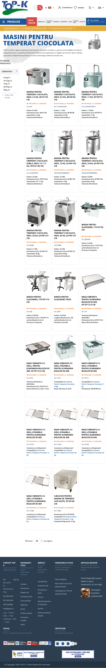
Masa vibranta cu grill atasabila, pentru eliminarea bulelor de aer (63, 367)
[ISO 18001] (68, 644)
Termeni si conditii (24, 619)
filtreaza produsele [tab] (5, 62)
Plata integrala (60, 579)
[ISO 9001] (57, 644)
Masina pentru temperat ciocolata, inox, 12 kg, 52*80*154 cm (65, 162)
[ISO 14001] (63, 644)
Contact (23, 584)
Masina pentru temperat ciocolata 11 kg (93, 384)
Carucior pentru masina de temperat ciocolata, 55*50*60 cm (64, 500)
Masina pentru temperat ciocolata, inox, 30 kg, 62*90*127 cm (37, 234)
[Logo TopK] (15, 8)
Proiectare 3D (43, 585)
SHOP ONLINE (31, 21)
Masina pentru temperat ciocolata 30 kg (93, 452)
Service (40, 608)
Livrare (40, 597)
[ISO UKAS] (72, 644)
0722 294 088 (94, 20)
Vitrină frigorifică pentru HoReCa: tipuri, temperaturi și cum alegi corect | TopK (91, 581)
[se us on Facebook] (21, 643)
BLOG (22, 609)
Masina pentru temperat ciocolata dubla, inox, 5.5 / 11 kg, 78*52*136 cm (36, 162)
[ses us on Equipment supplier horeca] (45, 643)
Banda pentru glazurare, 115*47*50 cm (92, 227)
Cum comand (25, 601)
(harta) (16, 579)
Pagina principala (11, 28)
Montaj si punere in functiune (44, 603)
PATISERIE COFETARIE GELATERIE (35, 28)
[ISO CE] (75, 644)
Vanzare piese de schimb (44, 614)
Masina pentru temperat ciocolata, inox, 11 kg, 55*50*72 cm (92, 96)
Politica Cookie (26, 613)
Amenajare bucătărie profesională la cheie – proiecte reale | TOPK (96, 593)
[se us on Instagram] (9, 643)
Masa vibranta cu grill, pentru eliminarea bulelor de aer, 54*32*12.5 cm (38, 367)
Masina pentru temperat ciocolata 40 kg (37, 519)
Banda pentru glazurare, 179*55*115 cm (37, 299)
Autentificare (67, 7)
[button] (48, 7)
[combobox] (38, 7)
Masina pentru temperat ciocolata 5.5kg (64, 384)
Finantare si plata (42, 591)
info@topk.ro (8, 608)
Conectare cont (26, 596)
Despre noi (24, 592)
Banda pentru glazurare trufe (62, 298)
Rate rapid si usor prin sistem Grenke (63, 585)
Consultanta (42, 581)
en (53, 7)
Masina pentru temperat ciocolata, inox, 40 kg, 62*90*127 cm (65, 234)
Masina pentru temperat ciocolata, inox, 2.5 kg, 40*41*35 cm (37, 96)
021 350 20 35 (8, 596)
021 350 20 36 (8, 600)
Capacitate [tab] (7, 71)
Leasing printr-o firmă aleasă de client (63, 592)
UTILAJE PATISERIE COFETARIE (61, 28)
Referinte (24, 605)
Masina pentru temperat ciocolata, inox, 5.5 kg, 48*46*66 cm (64, 96)
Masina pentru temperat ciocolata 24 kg (65, 452)
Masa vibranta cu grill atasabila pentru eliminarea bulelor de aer (91, 367)
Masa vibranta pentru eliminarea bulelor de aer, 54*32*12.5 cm (91, 300)
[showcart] (91, 7)
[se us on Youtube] (33, 643)
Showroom (24, 588)
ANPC (22, 624)
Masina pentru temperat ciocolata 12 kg (37, 452)
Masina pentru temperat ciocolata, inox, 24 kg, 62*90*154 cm (93, 162)
